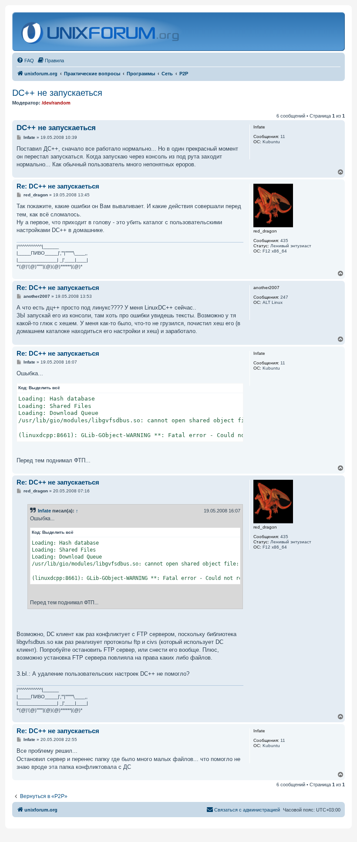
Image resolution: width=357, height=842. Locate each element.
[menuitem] (25, 60)
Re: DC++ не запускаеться (58, 186)
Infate (44, 510)
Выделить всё (44, 387)
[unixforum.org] (101, 31)
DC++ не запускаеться (57, 93)
